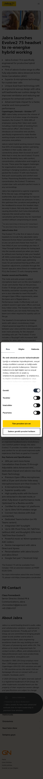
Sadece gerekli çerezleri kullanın (21, 431)
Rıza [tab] (8, 349)
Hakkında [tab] (35, 349)
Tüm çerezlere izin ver (21, 423)
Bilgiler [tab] (22, 349)
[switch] (36, 398)
